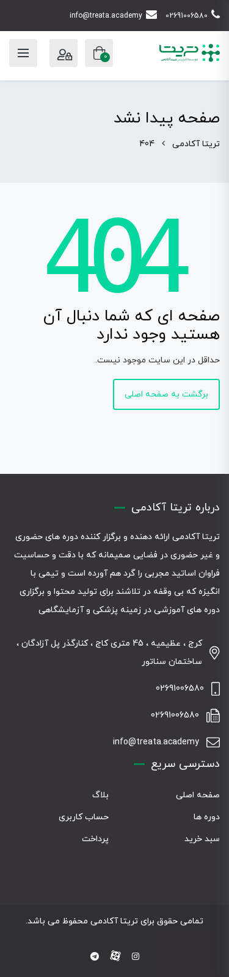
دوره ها (207, 817)
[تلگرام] (94, 957)
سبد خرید (202, 839)
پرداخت (95, 839)
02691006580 (186, 16)
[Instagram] (135, 957)
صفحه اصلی (198, 795)
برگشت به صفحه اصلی (166, 394)
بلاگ (100, 795)
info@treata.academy (106, 16)
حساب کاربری (84, 817)
